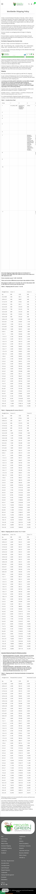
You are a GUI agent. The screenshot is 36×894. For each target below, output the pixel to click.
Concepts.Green (5, 865)
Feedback (3, 853)
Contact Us (4, 850)
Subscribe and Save (24, 850)
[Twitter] (1, 884)
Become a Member (24, 853)
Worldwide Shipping (6, 848)
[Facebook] (3, 884)
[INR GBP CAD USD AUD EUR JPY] (2, 892)
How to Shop (4, 839)
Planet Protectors (5, 870)
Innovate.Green (5, 863)
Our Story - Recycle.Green (7, 860)
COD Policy (4, 841)
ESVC (20, 839)
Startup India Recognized (7, 875)
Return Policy (4, 843)
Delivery (21, 841)
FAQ (2, 836)
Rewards (21, 848)
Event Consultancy (23, 843)
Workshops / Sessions (25, 846)
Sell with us (22, 857)
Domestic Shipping (6, 846)
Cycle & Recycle (5, 868)
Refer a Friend (22, 855)
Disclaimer (3, 877)
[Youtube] (6, 884)
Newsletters (4, 879)
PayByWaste (22, 836)
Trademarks (4, 872)
